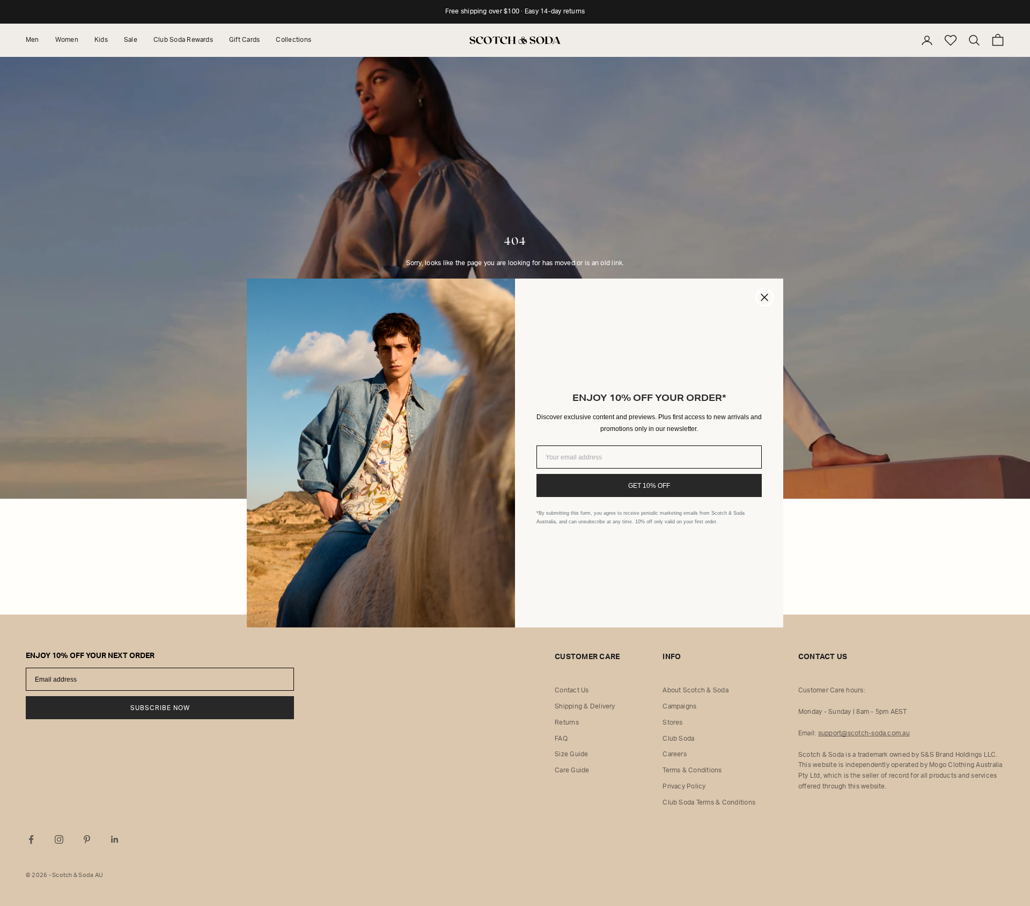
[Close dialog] (764, 297)
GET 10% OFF (649, 485)
